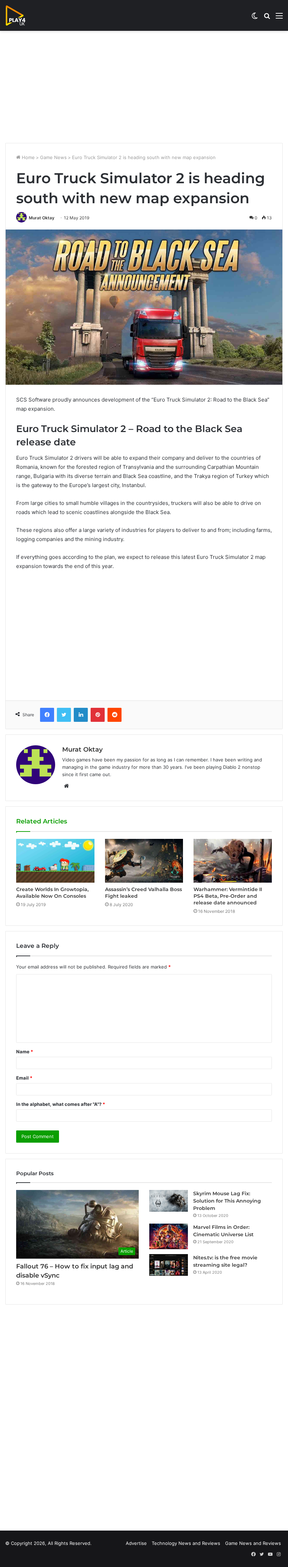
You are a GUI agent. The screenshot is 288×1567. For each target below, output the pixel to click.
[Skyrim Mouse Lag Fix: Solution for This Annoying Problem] (168, 1201)
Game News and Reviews (253, 1543)
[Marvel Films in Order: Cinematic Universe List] (168, 1236)
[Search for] (266, 18)
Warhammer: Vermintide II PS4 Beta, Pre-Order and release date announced (228, 896)
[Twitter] (64, 715)
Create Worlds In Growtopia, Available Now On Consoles (52, 892)
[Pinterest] (98, 715)
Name (24, 1051)
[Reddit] (114, 715)
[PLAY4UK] (21, 15)
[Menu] (279, 18)
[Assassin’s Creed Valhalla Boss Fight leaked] (144, 861)
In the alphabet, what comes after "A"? (60, 1104)
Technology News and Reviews (186, 1543)
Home (27, 157)
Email (24, 1078)
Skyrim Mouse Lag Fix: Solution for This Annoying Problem (227, 1200)
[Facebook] (47, 715)
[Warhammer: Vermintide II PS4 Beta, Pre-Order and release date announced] (233, 861)
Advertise (136, 1543)
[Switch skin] (254, 18)
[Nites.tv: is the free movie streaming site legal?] (168, 1265)
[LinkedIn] (81, 715)
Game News (53, 157)
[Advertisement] (144, 87)
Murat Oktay (41, 217)
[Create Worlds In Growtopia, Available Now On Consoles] (55, 861)
